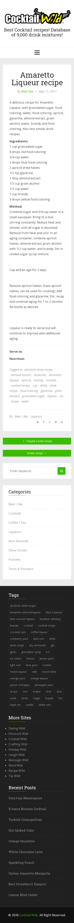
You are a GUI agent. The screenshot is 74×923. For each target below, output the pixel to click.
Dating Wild (17, 728)
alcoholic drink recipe (38, 370)
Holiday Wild (17, 749)
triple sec (15, 704)
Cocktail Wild (18, 739)
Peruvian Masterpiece (25, 798)
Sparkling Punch (21, 863)
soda (13, 698)
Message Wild (18, 760)
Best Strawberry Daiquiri (27, 884)
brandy (38, 380)
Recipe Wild (17, 771)
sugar (36, 698)
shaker (37, 691)
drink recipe (17, 645)
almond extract (21, 375)
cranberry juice (19, 638)
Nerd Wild (16, 765)
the (60, 698)
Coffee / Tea (17, 523)
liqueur (52, 396)
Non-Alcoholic (18, 541)
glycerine (46, 391)
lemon (30, 658)
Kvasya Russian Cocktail (27, 809)
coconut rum (18, 632)
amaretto (40, 375)
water (25, 401)
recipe (15, 401)
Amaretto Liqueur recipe (37, 78)
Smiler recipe (35, 453)
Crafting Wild (18, 744)
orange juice (17, 678)
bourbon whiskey (50, 619)
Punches (15, 559)
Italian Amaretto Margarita (29, 873)
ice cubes (15, 658)
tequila (49, 698)
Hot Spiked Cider (21, 830)
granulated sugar (33, 396)
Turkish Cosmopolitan (25, 820)
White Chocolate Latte (26, 852)
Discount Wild (18, 734)
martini (47, 665)
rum (25, 691)
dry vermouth (37, 645)
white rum (45, 704)
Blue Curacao (54, 612)
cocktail (51, 380)
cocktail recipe (20, 385)
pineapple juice (44, 685)
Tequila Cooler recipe (38, 441)
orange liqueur (39, 678)
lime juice (32, 665)
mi (61, 396)
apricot (26, 380)
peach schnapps (20, 685)
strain (24, 698)
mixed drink (49, 671)
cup (34, 385)
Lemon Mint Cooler (23, 895)
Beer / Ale (21, 416)
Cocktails (15, 513)
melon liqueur (18, 671)
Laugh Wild (16, 755)
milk (34, 671)
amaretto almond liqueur (25, 612)
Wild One (27, 91)
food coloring (29, 391)
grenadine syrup (31, 652)
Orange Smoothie (22, 841)
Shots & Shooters (21, 569)
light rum (15, 665)
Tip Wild (14, 776)
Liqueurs (36, 416)
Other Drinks (18, 550)
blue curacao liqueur (22, 619)
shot (48, 691)
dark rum (38, 638)
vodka (30, 704)
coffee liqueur (39, 632)
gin (52, 645)
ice (48, 652)
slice (59, 691)
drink (43, 385)
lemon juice (46, 658)
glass (13, 652)
